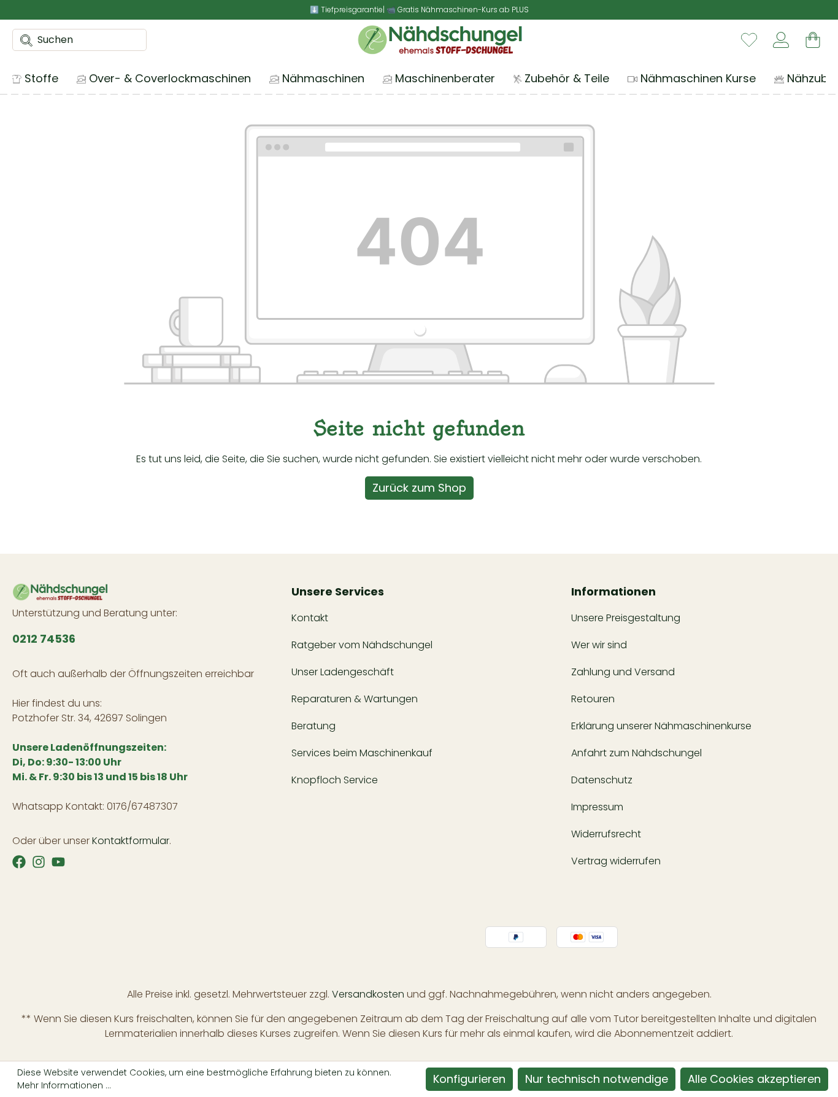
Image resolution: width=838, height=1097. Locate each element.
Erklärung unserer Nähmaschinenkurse (661, 726)
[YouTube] (58, 861)
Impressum (597, 807)
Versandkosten (368, 994)
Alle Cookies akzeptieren (754, 1079)
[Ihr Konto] (781, 39)
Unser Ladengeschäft (342, 672)
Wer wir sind (599, 645)
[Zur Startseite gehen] (440, 40)
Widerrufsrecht (606, 834)
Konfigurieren (469, 1079)
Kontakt (309, 618)
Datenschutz (601, 780)
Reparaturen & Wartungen (354, 699)
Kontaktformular (130, 841)
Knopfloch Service (334, 780)
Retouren (593, 699)
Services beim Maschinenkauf (361, 753)
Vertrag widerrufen (616, 861)
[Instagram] (38, 861)
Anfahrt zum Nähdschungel (636, 753)
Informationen (613, 591)
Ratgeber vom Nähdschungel (361, 645)
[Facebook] (19, 861)
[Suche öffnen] (23, 39)
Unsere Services (337, 591)
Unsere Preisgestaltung (625, 618)
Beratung (313, 726)
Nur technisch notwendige (596, 1079)
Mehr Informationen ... (64, 1085)
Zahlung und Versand (623, 672)
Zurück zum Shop (419, 487)
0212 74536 (43, 638)
